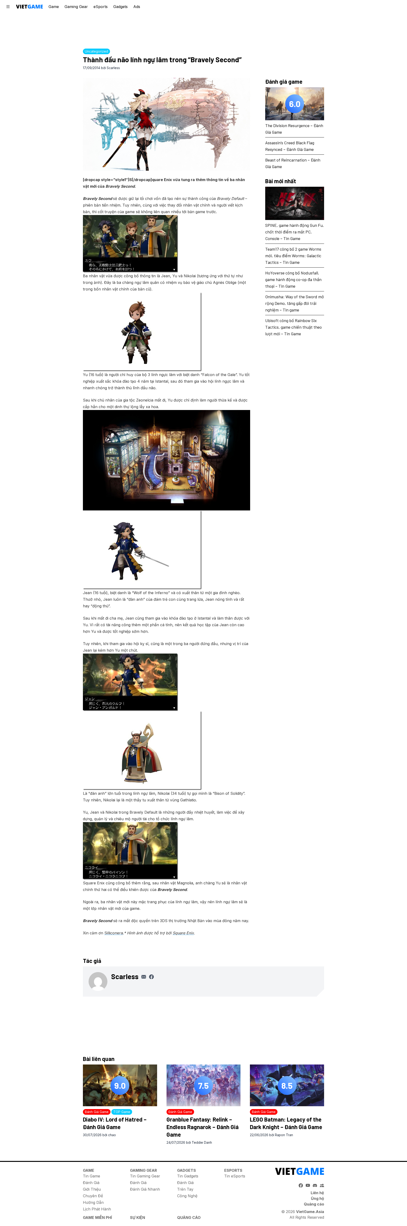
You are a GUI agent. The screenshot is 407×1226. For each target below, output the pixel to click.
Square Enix (183, 933)
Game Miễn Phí (97, 1217)
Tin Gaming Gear (145, 1176)
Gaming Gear (76, 6)
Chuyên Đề (93, 1195)
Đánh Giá (91, 1182)
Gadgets (120, 6)
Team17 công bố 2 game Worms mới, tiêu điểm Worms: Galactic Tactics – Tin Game (293, 255)
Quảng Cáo (189, 1217)
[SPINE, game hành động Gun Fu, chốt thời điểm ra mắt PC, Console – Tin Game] (294, 203)
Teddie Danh (202, 1142)
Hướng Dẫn (93, 1202)
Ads (136, 6)
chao (112, 1135)
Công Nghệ (187, 1195)
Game (54, 6)
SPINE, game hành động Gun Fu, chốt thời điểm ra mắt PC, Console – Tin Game (294, 232)
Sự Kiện (137, 1217)
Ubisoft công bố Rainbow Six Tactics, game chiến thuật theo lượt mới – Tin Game (293, 327)
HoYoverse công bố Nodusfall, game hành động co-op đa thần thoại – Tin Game (293, 279)
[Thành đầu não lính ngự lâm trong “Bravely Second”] (166, 124)
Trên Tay (185, 1189)
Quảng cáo (314, 1204)
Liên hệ (317, 1192)
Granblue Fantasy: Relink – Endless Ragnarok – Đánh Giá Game (203, 1127)
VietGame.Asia (310, 1211)
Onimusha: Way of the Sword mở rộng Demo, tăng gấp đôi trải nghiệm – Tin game (294, 303)
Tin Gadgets (187, 1176)
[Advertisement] (203, 29)
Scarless (113, 68)
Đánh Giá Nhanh (145, 1189)
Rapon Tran (284, 1135)
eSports (101, 6)
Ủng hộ (317, 1198)
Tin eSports (234, 1176)
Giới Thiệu (92, 1189)
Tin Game (91, 1176)
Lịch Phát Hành (97, 1209)
